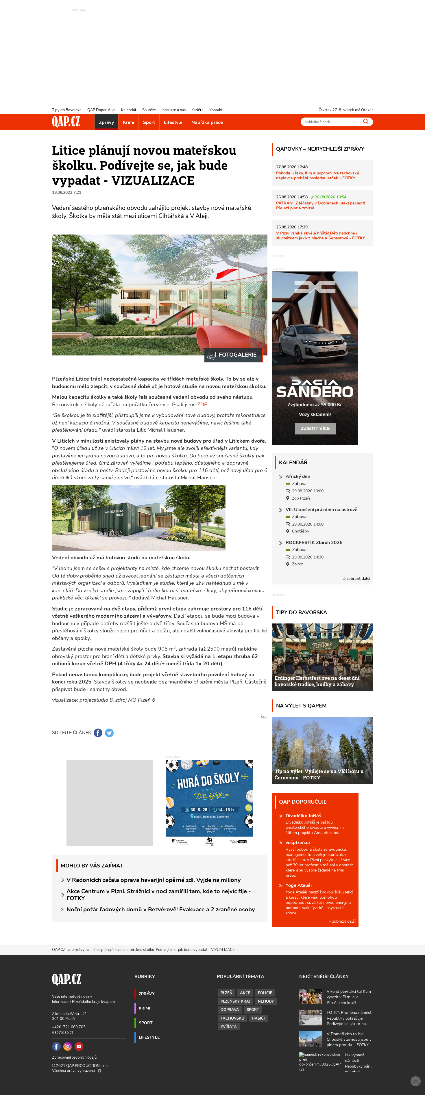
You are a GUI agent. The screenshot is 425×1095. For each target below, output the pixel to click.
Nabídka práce (207, 122)
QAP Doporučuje (101, 110)
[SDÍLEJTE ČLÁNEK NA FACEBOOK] (98, 733)
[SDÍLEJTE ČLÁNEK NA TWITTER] (109, 733)
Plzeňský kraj (235, 1001)
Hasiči (258, 1018)
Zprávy (106, 122)
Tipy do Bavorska (67, 110)
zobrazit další (357, 578)
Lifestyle (173, 122)
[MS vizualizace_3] (233, 355)
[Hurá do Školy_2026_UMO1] (209, 803)
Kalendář (128, 110)
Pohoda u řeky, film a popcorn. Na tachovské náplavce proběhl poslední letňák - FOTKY (317, 175)
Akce (245, 993)
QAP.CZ (58, 949)
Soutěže (149, 110)
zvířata (229, 1026)
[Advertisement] (212, 53)
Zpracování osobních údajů (74, 1057)
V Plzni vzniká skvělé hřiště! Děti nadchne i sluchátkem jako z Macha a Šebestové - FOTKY (320, 235)
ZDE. (202, 404)
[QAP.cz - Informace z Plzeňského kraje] (66, 122)
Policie (265, 993)
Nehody (266, 1001)
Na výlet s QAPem (301, 705)
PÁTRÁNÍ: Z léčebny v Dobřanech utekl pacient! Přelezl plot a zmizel (320, 205)
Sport (149, 122)
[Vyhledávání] (365, 121)
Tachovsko (232, 1018)
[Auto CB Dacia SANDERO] (315, 358)
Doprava (230, 1009)
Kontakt (216, 110)
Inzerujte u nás (174, 110)
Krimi (128, 122)
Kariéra (197, 110)
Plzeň (226, 993)
